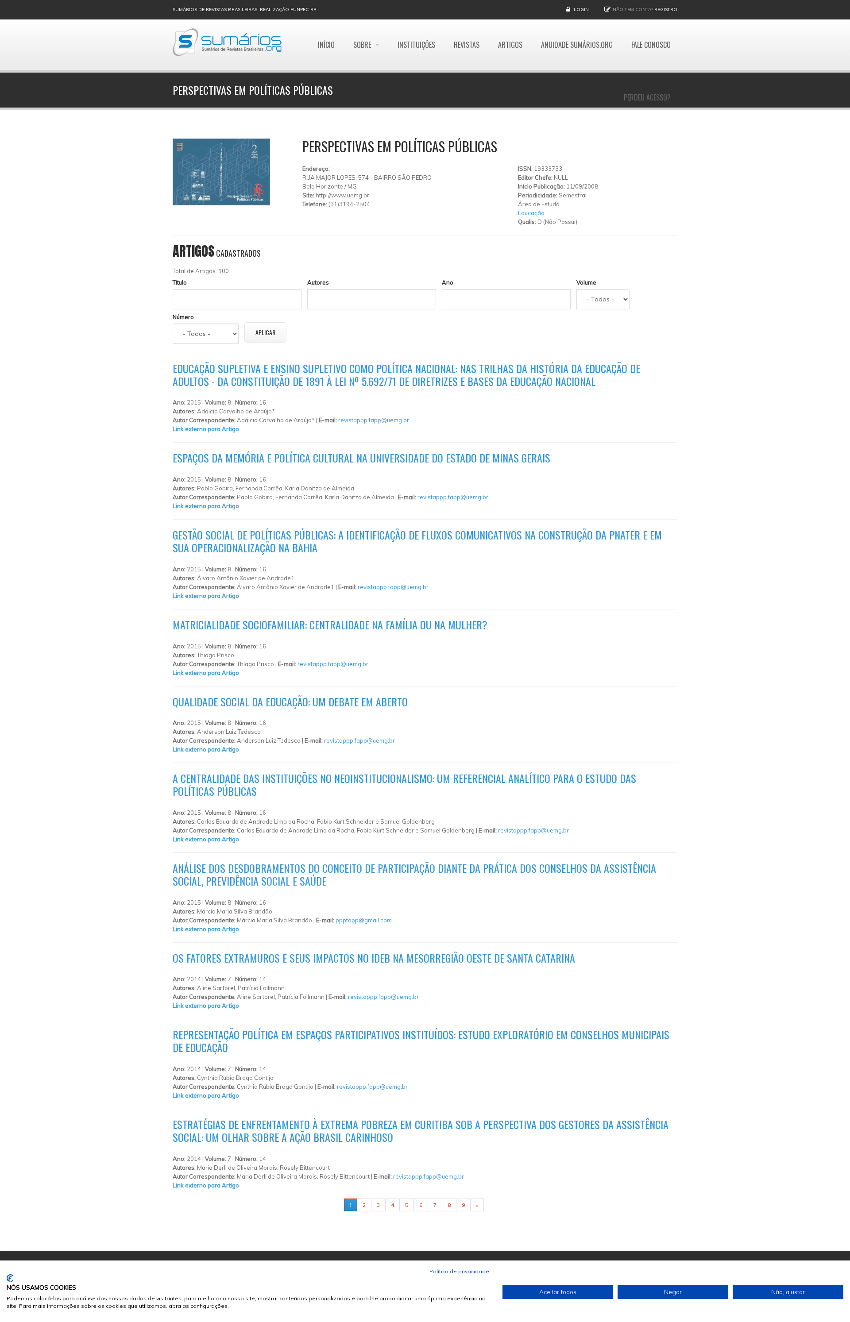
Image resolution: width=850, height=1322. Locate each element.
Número (183, 316)
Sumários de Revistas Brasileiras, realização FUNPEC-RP (244, 9)
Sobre (363, 44)
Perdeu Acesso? (647, 97)
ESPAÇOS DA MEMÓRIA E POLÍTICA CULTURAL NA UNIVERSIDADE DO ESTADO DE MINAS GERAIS (361, 458)
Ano (447, 282)
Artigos (510, 44)
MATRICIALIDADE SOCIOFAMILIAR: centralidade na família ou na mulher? (330, 624)
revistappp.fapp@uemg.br (373, 420)
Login (581, 9)
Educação (531, 212)
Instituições (416, 44)
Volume (586, 282)
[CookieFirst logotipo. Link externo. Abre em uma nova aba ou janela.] (10, 1278)
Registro (665, 9)
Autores (318, 282)
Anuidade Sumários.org (577, 44)
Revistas (466, 44)
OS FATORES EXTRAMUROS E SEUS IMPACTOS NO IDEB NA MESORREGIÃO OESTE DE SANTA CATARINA (374, 958)
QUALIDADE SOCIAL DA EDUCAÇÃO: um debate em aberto (290, 701)
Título (180, 282)
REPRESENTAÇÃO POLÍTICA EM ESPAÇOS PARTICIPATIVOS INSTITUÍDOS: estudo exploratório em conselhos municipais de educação (421, 1040)
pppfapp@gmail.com (364, 920)
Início (326, 44)
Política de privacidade (459, 1271)
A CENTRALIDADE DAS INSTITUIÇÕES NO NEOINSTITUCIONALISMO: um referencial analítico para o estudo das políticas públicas (404, 784)
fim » (495, 1205)
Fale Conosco (651, 44)
